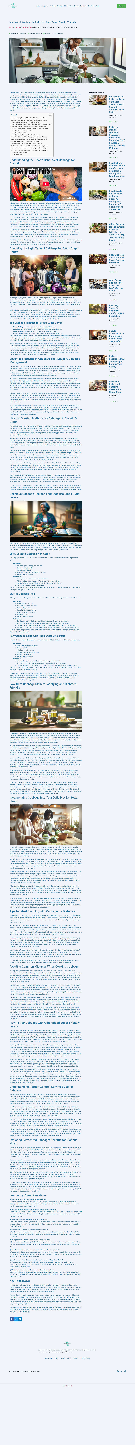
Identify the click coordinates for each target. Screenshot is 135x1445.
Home (38, 6)
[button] (12, 1319)
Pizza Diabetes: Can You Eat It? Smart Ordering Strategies (117, 259)
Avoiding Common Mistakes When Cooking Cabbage (27, 143)
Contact (75, 1358)
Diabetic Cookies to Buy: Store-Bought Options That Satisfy (117, 361)
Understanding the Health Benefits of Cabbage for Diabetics (29, 118)
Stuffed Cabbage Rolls (21, 132)
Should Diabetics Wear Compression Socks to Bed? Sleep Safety (116, 336)
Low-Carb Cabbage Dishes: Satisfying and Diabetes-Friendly (29, 137)
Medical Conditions (80, 6)
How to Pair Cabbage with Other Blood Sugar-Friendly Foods (30, 146)
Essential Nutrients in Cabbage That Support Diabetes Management (32, 124)
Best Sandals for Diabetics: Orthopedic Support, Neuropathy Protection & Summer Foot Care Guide (116, 200)
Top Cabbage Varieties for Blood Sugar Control (27, 122)
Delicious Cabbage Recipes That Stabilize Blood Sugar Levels (30, 129)
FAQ (68, 1358)
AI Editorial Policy (67, 1385)
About (97, 6)
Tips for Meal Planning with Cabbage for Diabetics (26, 141)
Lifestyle (60, 6)
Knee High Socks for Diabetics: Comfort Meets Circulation (116, 310)
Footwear (53, 6)
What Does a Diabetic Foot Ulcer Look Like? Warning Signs (116, 285)
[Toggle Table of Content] (49, 115)
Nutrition (91, 6)
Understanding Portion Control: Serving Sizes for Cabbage (29, 148)
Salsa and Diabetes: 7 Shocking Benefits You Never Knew (115, 386)
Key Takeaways (17, 154)
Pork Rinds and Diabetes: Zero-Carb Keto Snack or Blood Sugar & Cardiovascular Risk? (117, 104)
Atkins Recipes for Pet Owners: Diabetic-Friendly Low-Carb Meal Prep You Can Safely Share (117, 232)
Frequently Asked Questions (21, 152)
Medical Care (68, 6)
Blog (56, 1358)
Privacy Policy (85, 1358)
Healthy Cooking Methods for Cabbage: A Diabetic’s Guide (29, 126)
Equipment (44, 6)
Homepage (48, 1358)
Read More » (113, 121)
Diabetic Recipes (26, 27)
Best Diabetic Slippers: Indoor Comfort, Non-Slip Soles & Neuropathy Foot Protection (117, 169)
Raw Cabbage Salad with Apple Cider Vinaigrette (27, 134)
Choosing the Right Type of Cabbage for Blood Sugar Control (29, 120)
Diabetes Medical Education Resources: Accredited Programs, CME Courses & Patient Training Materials (117, 137)
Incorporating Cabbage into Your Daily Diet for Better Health (29, 139)
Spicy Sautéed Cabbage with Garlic (24, 130)
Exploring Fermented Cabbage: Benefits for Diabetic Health (30, 150)
